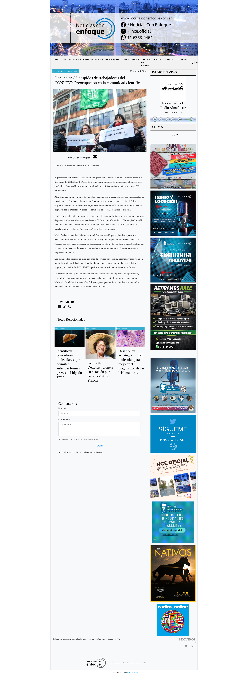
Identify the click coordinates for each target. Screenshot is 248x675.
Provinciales (92, 59)
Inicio (57, 59)
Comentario (64, 419)
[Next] (140, 356)
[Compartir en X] (64, 307)
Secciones (130, 59)
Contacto (172, 59)
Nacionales (71, 59)
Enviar (99, 445)
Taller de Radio (145, 62)
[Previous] (58, 356)
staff (184, 59)
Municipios (112, 59)
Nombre (62, 408)
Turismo (158, 59)
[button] (191, 62)
